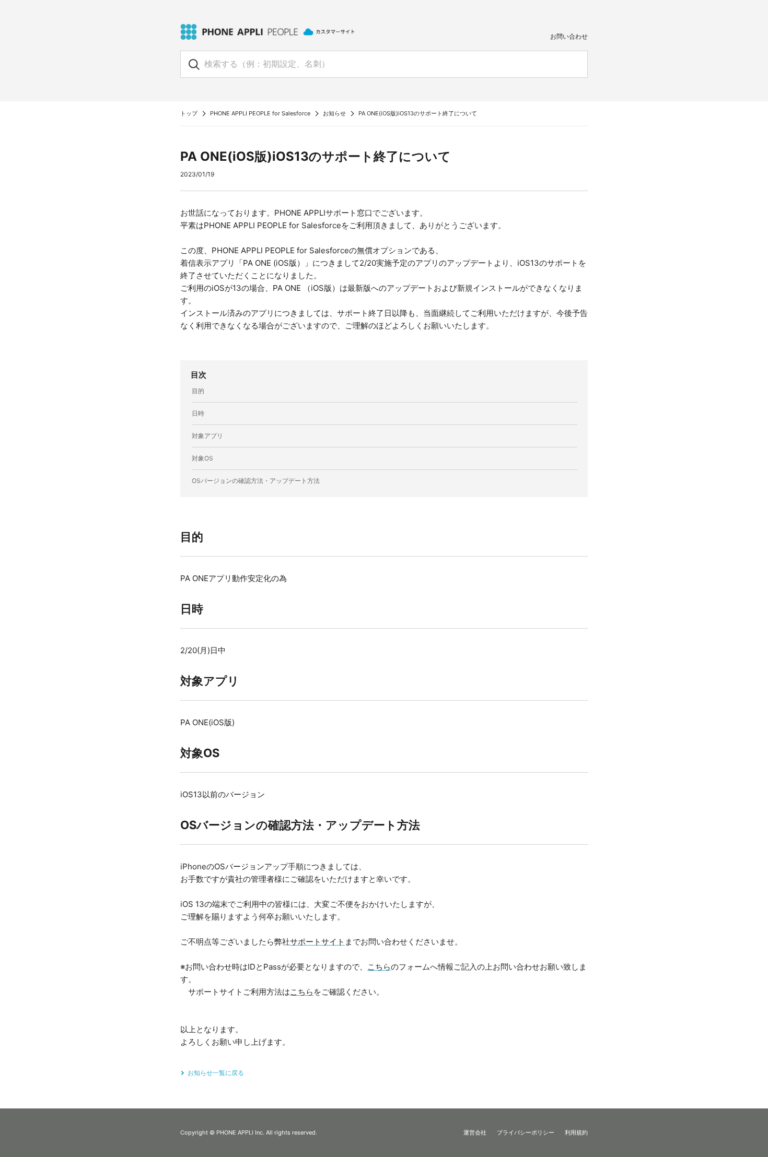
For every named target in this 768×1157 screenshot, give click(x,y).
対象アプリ (207, 436)
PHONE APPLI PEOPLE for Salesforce (260, 113)
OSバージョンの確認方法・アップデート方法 (256, 481)
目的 (198, 391)
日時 (198, 413)
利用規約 (576, 1132)
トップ (188, 113)
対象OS (202, 458)
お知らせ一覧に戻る (216, 1073)
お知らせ (334, 113)
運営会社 (474, 1132)
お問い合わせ (569, 36)
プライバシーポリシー (525, 1132)
